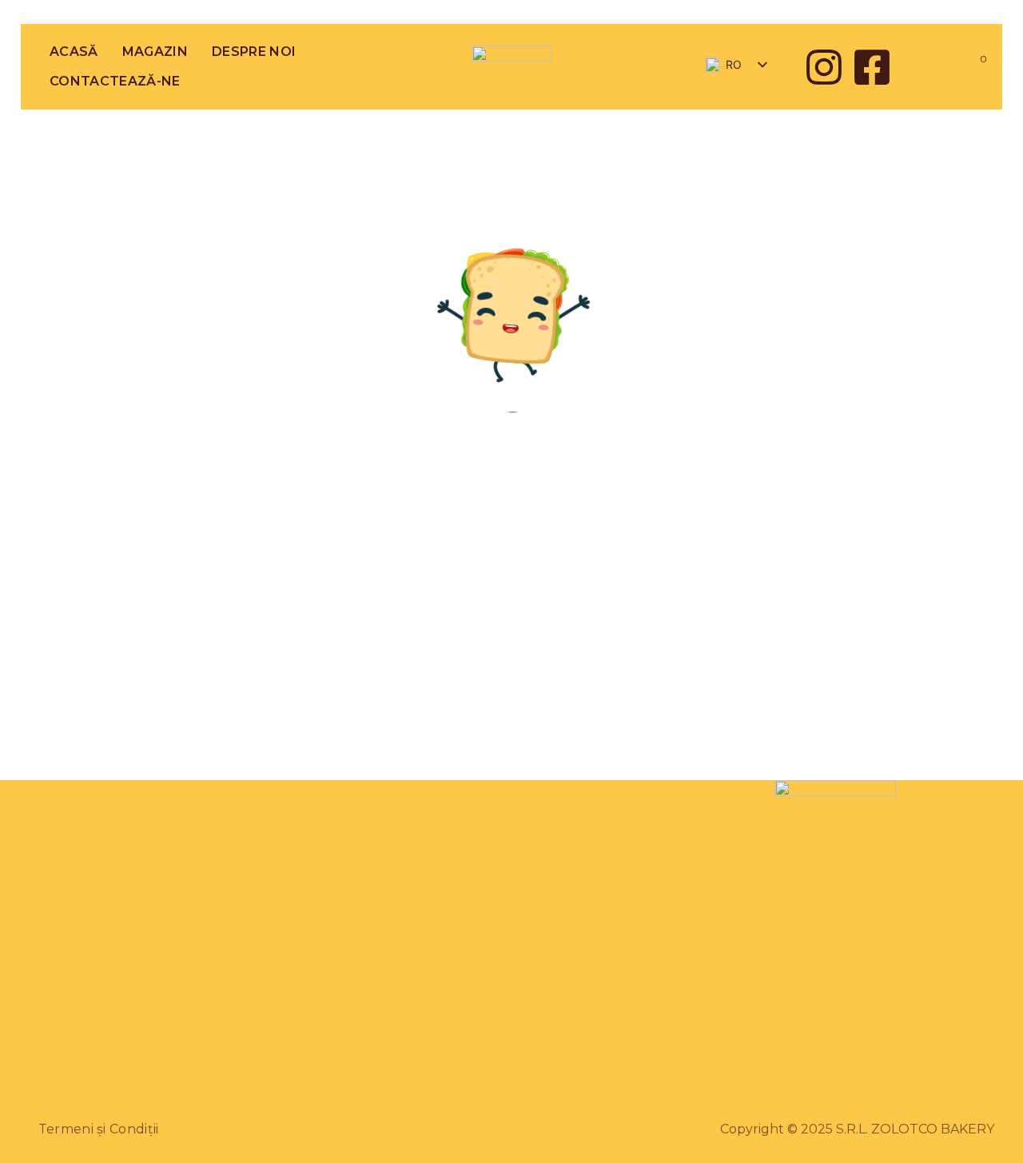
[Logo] (511, 67)
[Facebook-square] (872, 67)
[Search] (930, 66)
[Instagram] (824, 67)
